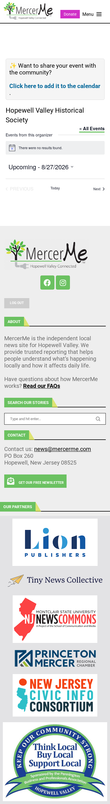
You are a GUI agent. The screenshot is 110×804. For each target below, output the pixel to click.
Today (55, 188)
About (14, 321)
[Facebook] (47, 282)
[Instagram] (63, 282)
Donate (70, 14)
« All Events (92, 128)
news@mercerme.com (62, 449)
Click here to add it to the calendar (54, 86)
